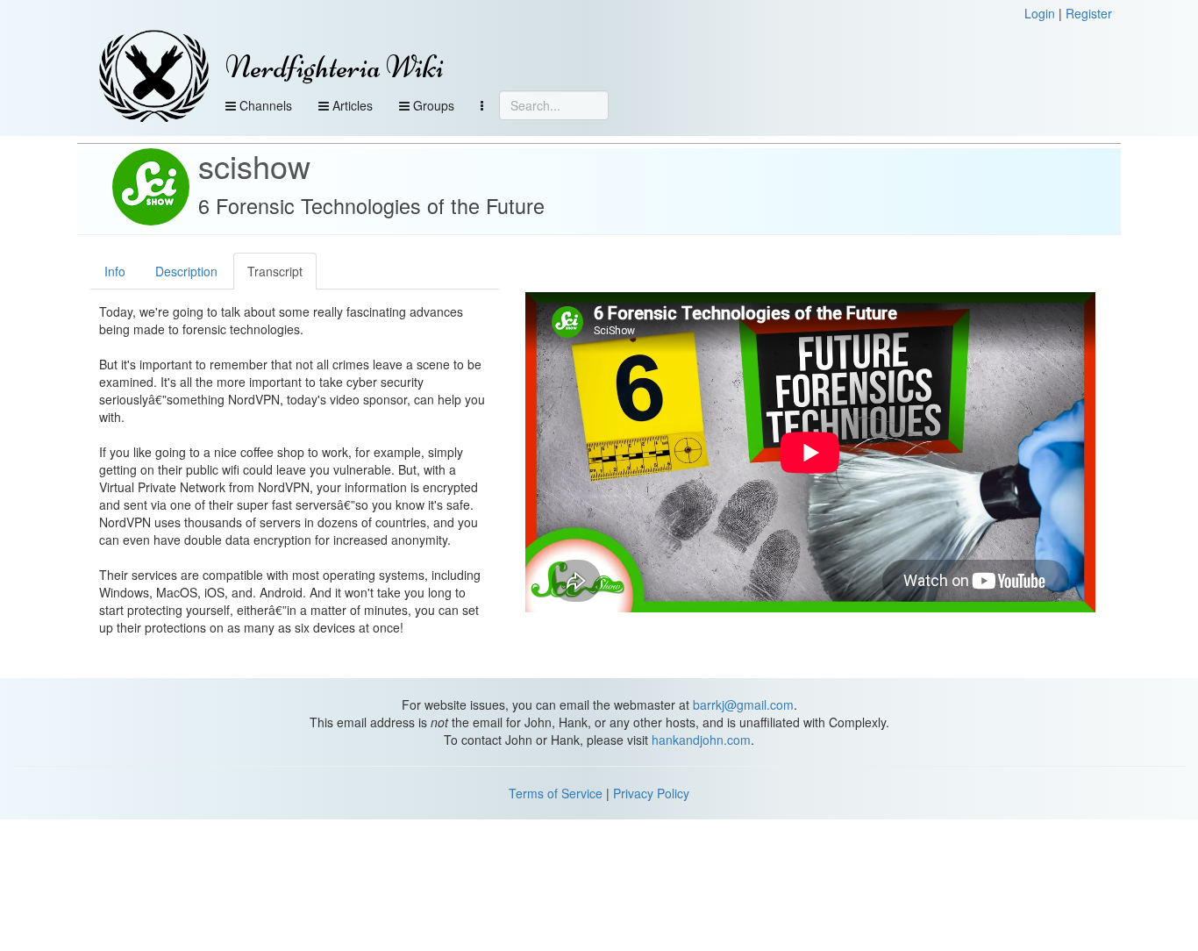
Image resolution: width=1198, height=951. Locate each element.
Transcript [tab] (275, 271)
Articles (351, 105)
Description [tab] (186, 271)
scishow (254, 165)
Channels (264, 105)
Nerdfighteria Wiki (334, 67)
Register (1089, 13)
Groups (432, 105)
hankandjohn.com (701, 739)
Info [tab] (114, 271)
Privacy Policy (651, 793)
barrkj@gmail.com (743, 704)
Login (1039, 13)
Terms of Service (556, 793)
